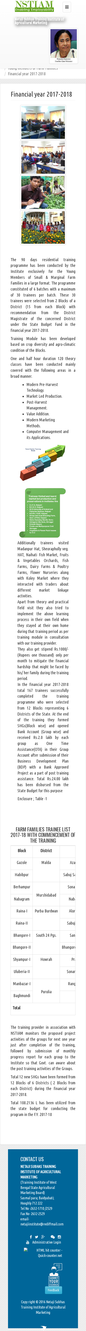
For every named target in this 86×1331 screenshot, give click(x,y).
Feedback (53, 1290)
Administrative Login (46, 1242)
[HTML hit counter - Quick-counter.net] (43, 1252)
